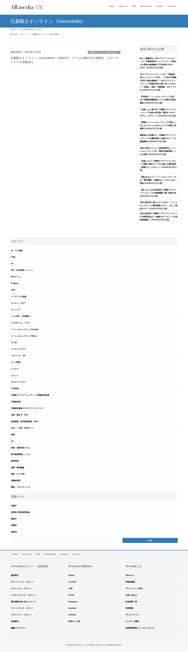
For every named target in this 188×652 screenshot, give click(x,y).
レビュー (15, 375)
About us (130, 575)
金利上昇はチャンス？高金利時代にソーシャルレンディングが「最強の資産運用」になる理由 (158, 151)
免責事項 (15, 621)
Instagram (72, 602)
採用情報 (129, 608)
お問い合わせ (131, 595)
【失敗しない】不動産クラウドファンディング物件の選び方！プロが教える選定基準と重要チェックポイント (158, 164)
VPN (13, 290)
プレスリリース (132, 615)
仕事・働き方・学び (19, 415)
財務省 (14, 532)
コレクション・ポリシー (21, 588)
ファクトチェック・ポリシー (23, 595)
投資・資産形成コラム (20, 448)
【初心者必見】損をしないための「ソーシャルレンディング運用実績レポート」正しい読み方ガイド (158, 205)
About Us (27, 554)
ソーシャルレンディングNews (24, 336)
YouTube (72, 582)
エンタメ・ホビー (18, 303)
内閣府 (14, 525)
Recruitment (50, 554)
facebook (72, 608)
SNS (38, 554)
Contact (64, 554)
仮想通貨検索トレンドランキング (140, 628)
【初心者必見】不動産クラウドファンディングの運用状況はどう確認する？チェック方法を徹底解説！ (158, 216)
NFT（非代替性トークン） (22, 270)
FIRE (13, 257)
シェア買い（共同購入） (21, 316)
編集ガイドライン (18, 628)
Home (15, 554)
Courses (76, 554)
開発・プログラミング (20, 487)
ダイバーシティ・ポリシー (22, 582)
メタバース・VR (18, 356)
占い (13, 441)
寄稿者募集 (130, 582)
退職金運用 (16, 480)
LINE (70, 588)
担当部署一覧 (131, 602)
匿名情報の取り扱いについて (23, 602)
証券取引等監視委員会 (20, 512)
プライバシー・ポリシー (21, 615)
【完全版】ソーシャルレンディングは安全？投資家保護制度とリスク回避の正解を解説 (158, 99)
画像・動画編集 (17, 467)
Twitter (71, 575)
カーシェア (16, 309)
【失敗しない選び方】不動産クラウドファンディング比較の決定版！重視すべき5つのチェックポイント (158, 112)
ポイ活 (14, 342)
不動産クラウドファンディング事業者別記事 (30, 395)
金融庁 (14, 506)
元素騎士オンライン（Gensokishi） (104, 52)
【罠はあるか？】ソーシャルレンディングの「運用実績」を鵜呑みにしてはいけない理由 (158, 180)
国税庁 (14, 519)
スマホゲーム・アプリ (20, 323)
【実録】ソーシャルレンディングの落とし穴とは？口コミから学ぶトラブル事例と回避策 (158, 125)
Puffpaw (14, 283)
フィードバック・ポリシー (22, 608)
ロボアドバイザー (18, 382)
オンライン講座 (132, 621)
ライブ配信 (16, 362)
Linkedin (72, 615)
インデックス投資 (18, 296)
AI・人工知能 (16, 250)
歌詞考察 (15, 461)
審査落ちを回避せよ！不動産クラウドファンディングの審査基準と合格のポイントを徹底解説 (158, 138)
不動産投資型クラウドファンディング (27, 408)
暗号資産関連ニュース (20, 454)
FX (12, 263)
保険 (13, 434)
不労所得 (15, 388)
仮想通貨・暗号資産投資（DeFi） (25, 421)
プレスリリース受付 (134, 588)
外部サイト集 (74, 621)
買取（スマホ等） (18, 474)
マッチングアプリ (18, 349)
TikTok (71, 595)
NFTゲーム (15, 277)
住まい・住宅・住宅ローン (22, 428)
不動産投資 (16, 402)
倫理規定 (15, 575)
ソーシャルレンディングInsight (24, 329)
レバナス (15, 369)
